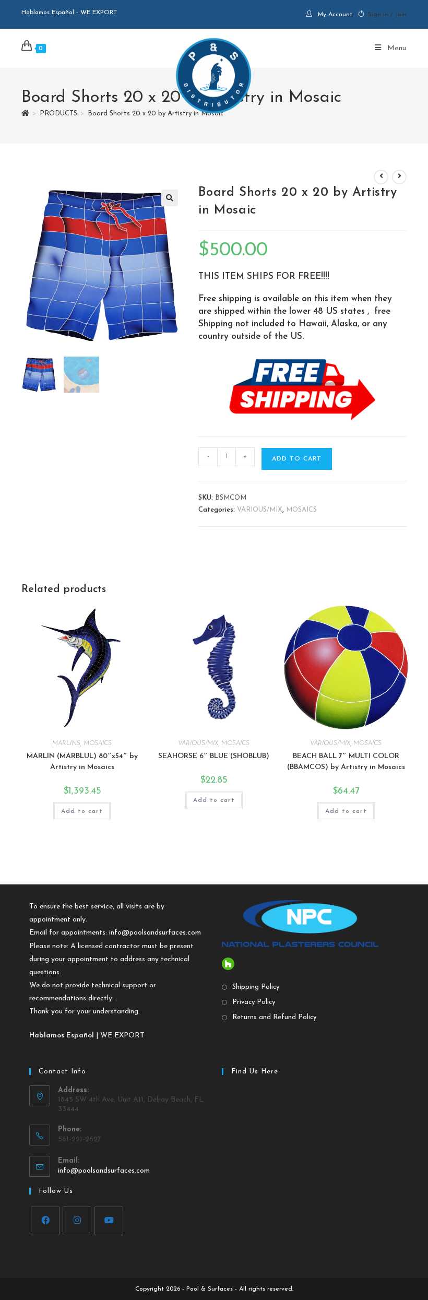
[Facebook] (45, 1221)
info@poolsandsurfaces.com (155, 933)
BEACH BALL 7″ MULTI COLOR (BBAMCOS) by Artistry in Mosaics (346, 761)
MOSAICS (301, 509)
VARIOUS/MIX (259, 509)
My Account (335, 14)
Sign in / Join (387, 14)
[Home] (25, 113)
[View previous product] (381, 177)
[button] (169, 198)
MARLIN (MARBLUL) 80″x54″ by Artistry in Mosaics (82, 761)
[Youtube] (108, 1221)
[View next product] (399, 177)
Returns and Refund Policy (274, 1017)
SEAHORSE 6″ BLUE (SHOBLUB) (213, 756)
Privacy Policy (253, 1002)
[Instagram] (77, 1221)
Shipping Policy (255, 987)
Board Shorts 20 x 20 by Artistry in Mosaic (155, 113)
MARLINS (66, 743)
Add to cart (297, 459)
